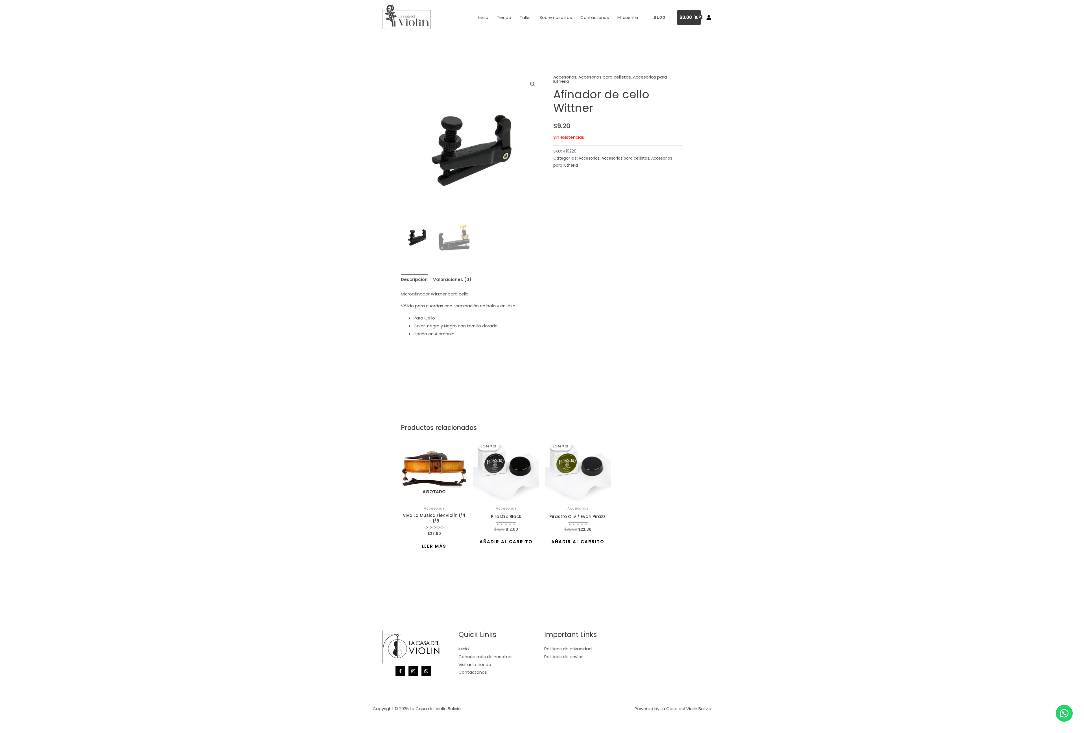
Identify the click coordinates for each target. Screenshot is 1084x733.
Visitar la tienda (474, 664)
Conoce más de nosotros (485, 657)
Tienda (504, 17)
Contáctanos (594, 17)
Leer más (434, 546)
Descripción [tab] (414, 279)
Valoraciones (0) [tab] (452, 279)
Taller (525, 17)
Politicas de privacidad (568, 649)
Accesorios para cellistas (604, 77)
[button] (660, 17)
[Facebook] (400, 671)
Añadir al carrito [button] (506, 542)
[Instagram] (413, 671)
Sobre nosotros (555, 17)
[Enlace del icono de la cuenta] (708, 17)
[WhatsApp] (426, 671)
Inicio (483, 17)
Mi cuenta (627, 17)
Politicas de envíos (563, 657)
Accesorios (564, 77)
